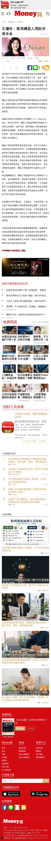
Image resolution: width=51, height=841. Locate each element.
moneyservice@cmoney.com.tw (16, 830)
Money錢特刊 (24, 754)
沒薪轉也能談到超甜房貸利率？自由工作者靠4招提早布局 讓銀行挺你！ (25, 661)
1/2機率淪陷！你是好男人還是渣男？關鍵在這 (9, 379)
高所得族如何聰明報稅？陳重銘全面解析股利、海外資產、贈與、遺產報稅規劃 (27, 462)
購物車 (38, 751)
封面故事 (5, 764)
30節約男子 (45, 703)
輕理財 (20, 22)
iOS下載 (42, 441)
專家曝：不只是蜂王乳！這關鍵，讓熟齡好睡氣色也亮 (40, 341)
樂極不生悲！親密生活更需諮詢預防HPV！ (9, 360)
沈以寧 (14, 464)
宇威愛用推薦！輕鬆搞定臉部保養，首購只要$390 (25, 399)
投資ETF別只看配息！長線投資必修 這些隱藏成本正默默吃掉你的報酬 (27, 500)
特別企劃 (5, 767)
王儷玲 (46, 61)
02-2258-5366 (15, 827)
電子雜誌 (39, 754)
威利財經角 (15, 474)
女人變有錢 (6, 770)
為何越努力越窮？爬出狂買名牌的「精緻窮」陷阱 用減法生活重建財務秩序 (25, 698)
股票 (3, 748)
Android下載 (30, 441)
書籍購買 (22, 751)
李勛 (47, 665)
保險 (3, 754)
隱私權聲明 (40, 757)
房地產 (4, 757)
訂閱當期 (30, 728)
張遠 (13, 504)
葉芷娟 (14, 494)
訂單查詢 (39, 748)
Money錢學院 (24, 757)
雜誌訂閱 (22, 748)
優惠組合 (20, 728)
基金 (3, 751)
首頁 (3, 22)
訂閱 (46, 781)
